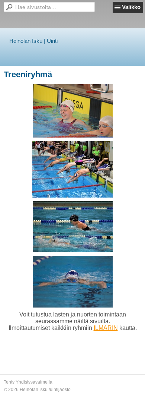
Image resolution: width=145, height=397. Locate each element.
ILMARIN (106, 328)
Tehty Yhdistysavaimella (28, 382)
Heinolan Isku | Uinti (33, 41)
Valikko (131, 7)
